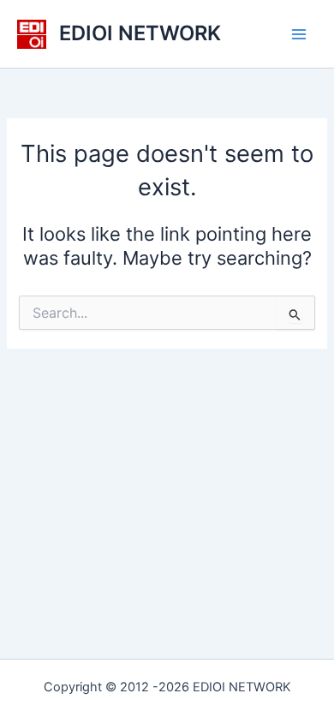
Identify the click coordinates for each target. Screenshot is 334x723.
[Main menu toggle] (299, 34)
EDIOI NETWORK (140, 33)
